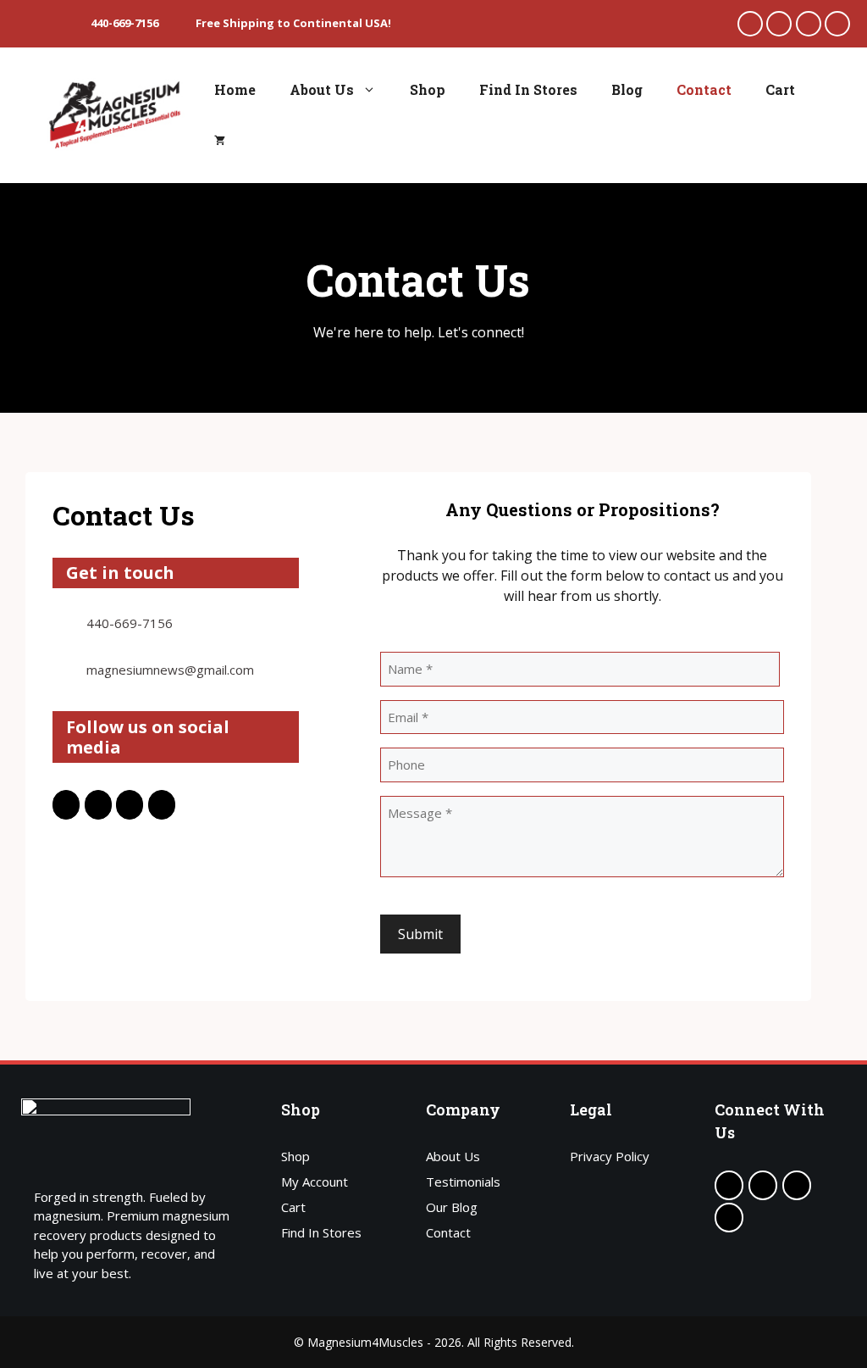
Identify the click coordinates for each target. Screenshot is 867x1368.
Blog (627, 89)
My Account (314, 1181)
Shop (427, 89)
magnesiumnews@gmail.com (170, 669)
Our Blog (452, 1206)
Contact (704, 89)
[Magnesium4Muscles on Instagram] (837, 23)
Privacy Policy (609, 1156)
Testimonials (463, 1181)
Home (235, 89)
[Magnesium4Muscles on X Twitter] (779, 23)
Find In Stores (528, 89)
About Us (322, 89)
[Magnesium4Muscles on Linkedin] (808, 23)
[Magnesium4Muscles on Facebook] (750, 23)
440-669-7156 (129, 622)
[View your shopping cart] (219, 140)
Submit (420, 934)
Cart (780, 89)
